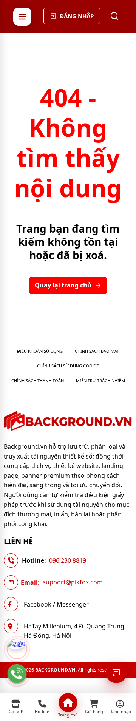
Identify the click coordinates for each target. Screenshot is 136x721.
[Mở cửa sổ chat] (116, 672)
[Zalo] (17, 648)
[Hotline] (17, 673)
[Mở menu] (22, 17)
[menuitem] (40, 351)
